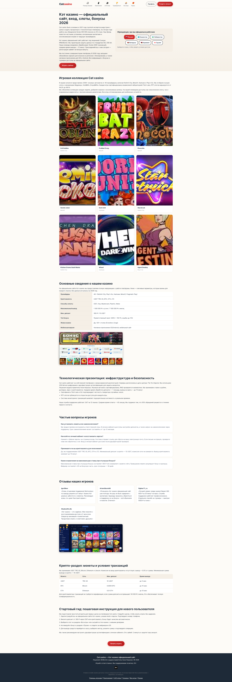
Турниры (125, 678)
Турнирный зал (117, 4)
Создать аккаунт (165, 4)
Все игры (126, 4)
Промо (133, 4)
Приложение (98, 4)
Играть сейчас (67, 65)
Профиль (151, 4)
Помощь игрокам (87, 4)
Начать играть (116, 644)
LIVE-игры (107, 4)
